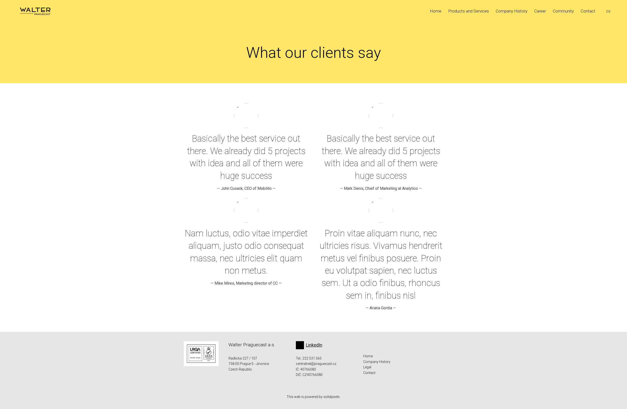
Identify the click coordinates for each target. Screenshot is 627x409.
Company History (376, 362)
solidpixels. (331, 397)
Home (368, 356)
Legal (367, 367)
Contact (369, 373)
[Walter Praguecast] (35, 11)
